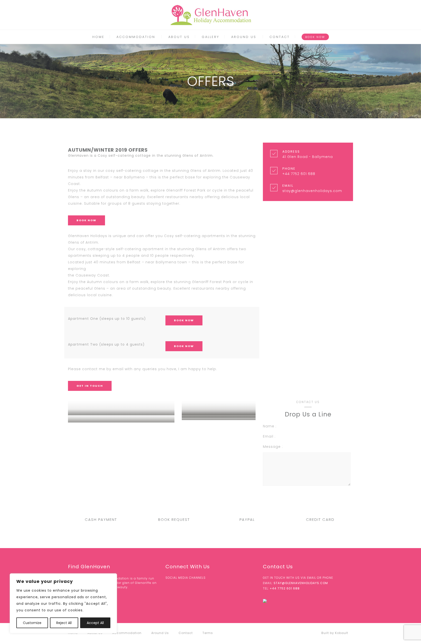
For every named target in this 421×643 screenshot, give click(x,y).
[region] (63, 603)
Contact (279, 37)
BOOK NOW (315, 37)
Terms (207, 633)
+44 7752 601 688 (285, 588)
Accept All (95, 622)
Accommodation (135, 37)
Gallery (210, 37)
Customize (32, 622)
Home (98, 37)
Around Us (243, 37)
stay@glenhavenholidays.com (301, 583)
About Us (179, 37)
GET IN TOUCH (90, 386)
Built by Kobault (334, 633)
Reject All (64, 622)
